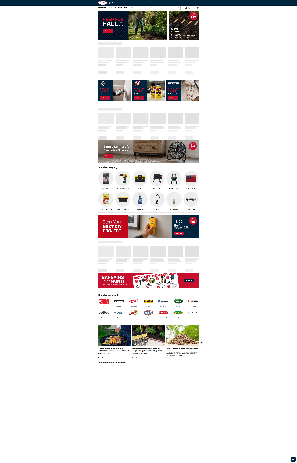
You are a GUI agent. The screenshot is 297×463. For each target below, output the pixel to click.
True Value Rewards (188, 2)
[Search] (178, 8)
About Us (196, 2)
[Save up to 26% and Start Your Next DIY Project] (148, 226)
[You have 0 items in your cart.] (198, 8)
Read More (101, 358)
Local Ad (173, 2)
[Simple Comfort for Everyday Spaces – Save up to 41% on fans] (148, 151)
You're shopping (112, 2)
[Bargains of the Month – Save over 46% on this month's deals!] (148, 280)
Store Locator (179, 2)
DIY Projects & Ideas (121, 7)
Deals (110, 7)
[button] (189, 8)
